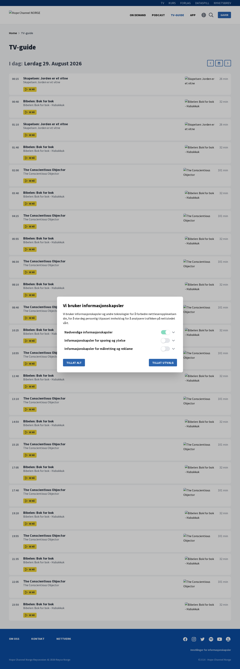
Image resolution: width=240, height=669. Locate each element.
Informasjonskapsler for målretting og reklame (98, 348)
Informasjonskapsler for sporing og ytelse (94, 340)
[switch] (165, 332)
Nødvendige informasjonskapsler (88, 332)
